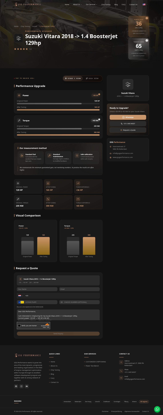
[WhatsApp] (157, 409)
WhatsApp (130, 117)
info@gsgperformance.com (123, 153)
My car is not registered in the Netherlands (30, 307)
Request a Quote (129, 130)
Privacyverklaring (116, 411)
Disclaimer (105, 411)
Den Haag (88, 402)
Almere (134, 402)
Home (67, 4)
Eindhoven (106, 402)
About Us (76, 4)
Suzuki (34, 26)
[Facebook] (16, 386)
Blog (116, 4)
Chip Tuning (105, 4)
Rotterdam (78, 402)
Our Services (90, 4)
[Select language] (145, 4)
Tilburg (126, 402)
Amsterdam (67, 402)
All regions (143, 402)
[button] (138, 26)
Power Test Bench (92, 366)
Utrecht (97, 402)
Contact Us (133, 4)
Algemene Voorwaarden (132, 411)
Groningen (117, 402)
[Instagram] (21, 386)
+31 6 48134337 (129, 124)
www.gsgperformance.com (123, 157)
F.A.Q (123, 4)
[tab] (72, 78)
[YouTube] (27, 386)
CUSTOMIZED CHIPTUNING (96, 362)
